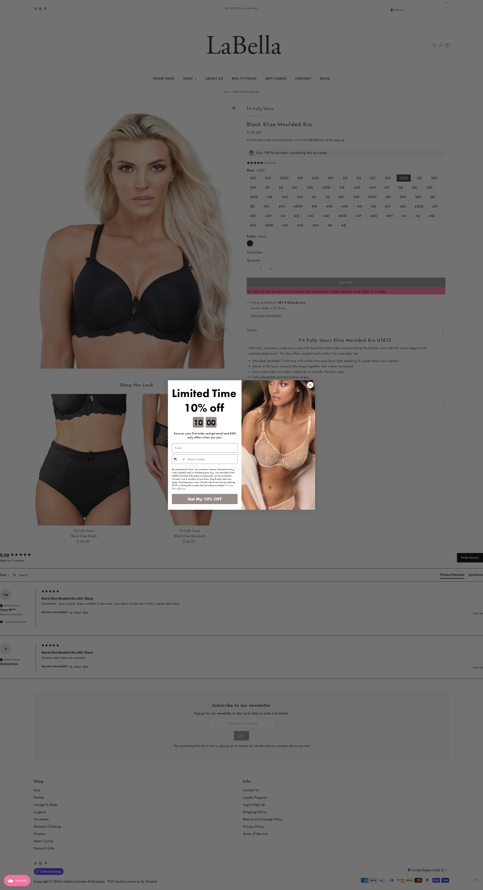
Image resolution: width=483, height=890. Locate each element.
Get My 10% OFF (205, 499)
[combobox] (179, 459)
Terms (183, 488)
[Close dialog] (310, 385)
